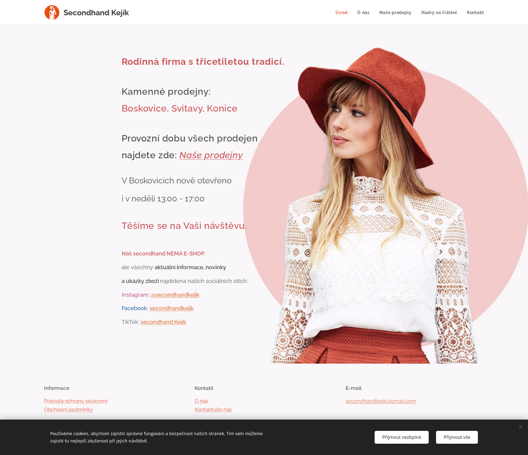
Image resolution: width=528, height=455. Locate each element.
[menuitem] (343, 12)
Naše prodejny (211, 155)
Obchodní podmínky (68, 409)
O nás (201, 401)
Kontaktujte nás (213, 409)
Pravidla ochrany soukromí (76, 401)
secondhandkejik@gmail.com (381, 401)
